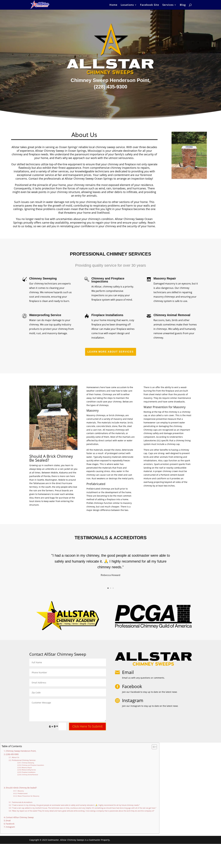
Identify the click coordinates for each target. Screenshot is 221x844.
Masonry (21, 791)
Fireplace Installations (28, 772)
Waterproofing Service (29, 770)
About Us (15, 757)
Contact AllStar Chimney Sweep (20, 817)
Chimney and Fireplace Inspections (33, 765)
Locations (127, 5)
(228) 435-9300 (12, 754)
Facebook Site (149, 5)
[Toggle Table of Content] (152, 746)
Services (167, 5)
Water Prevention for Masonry (28, 796)
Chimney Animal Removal (30, 775)
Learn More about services (110, 351)
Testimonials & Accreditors (22, 802)
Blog (183, 5)
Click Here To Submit (87, 726)
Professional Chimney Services (23, 760)
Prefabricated (22, 793)
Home (113, 5)
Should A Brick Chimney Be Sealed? (21, 787)
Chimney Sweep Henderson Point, (21, 751)
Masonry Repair (27, 768)
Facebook (10, 823)
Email (128, 672)
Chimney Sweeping (28, 763)
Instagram (10, 827)
